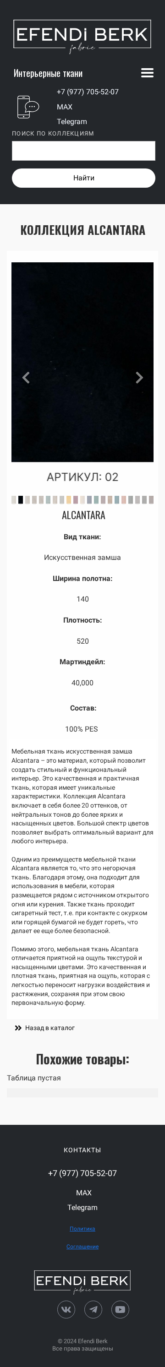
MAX (64, 107)
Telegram (72, 121)
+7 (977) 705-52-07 (88, 91)
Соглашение (82, 1246)
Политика (82, 1229)
